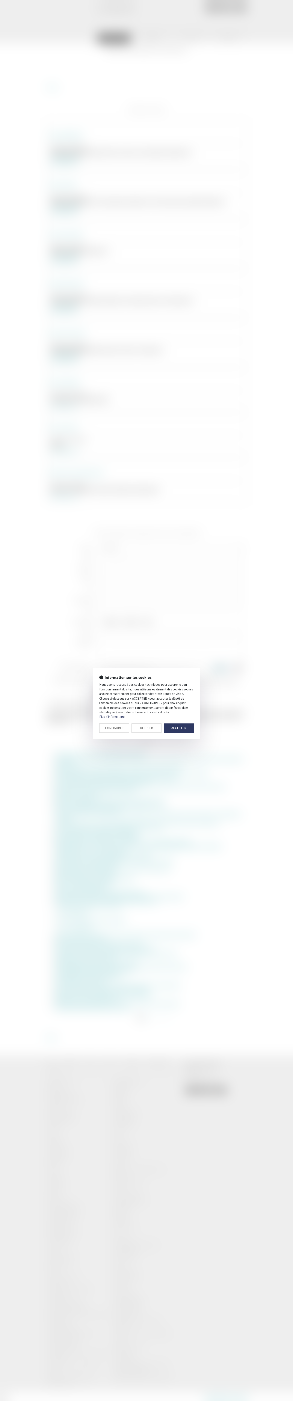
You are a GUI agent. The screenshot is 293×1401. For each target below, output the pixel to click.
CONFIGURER (114, 728)
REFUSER (146, 728)
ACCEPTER (178, 728)
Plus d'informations (112, 717)
